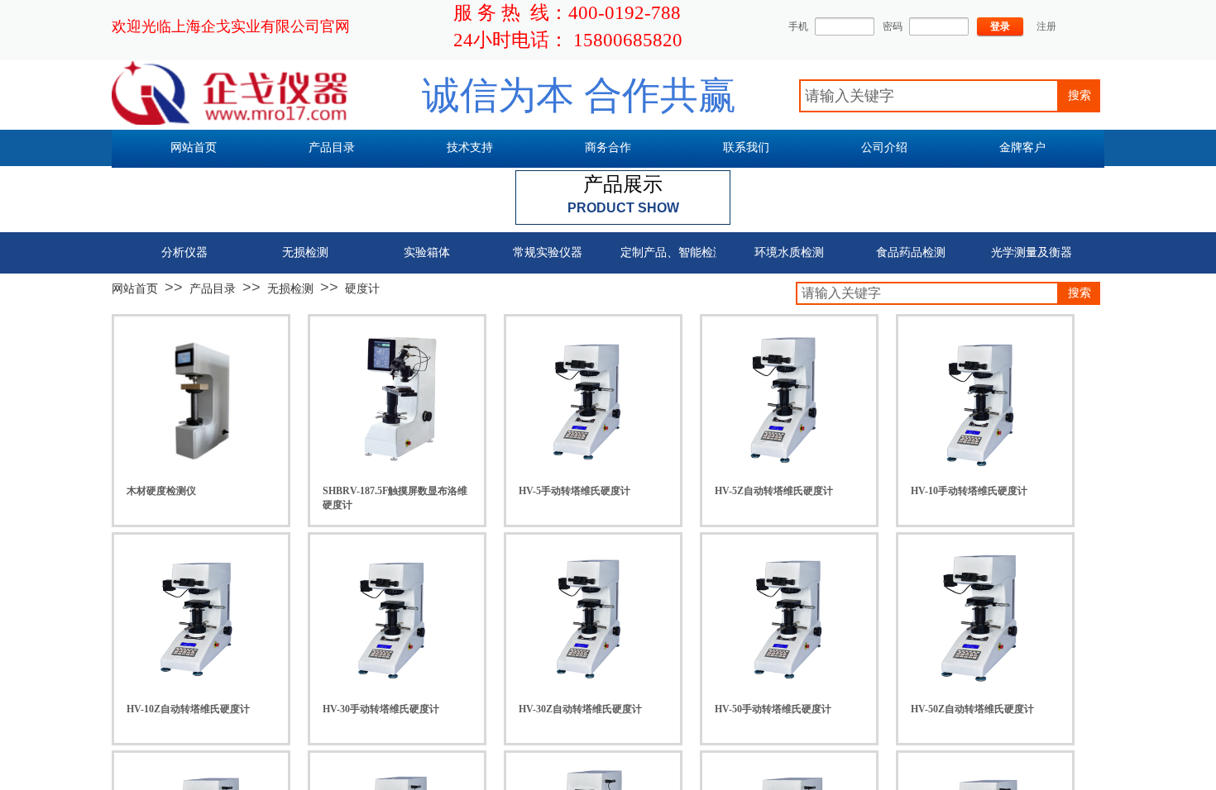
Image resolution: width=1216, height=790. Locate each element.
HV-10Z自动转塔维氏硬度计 (188, 709)
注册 (1046, 26)
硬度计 (362, 288)
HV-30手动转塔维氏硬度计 (381, 709)
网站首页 (135, 288)
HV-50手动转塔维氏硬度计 (773, 709)
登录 (1000, 26)
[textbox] (929, 95)
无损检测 (290, 288)
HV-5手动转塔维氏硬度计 (574, 491)
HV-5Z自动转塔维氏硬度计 (774, 491)
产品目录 (212, 288)
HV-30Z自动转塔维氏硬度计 (580, 709)
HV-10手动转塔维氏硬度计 (969, 491)
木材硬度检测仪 (161, 491)
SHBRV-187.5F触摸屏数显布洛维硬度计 (395, 498)
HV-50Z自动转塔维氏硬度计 (972, 709)
